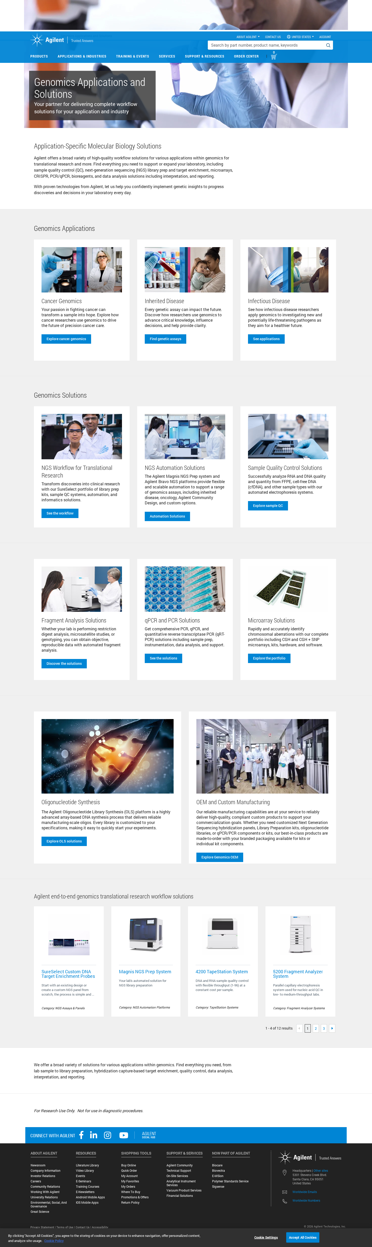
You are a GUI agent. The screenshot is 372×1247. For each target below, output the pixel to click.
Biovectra (218, 1170)
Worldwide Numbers (306, 1200)
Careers (36, 1181)
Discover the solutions (64, 663)
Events (80, 1176)
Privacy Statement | (43, 1227)
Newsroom (38, 1165)
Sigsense (218, 1186)
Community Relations (45, 1186)
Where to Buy (130, 1192)
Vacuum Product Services (184, 1190)
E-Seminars (83, 1181)
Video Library (85, 1170)
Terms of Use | (66, 1227)
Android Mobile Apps (90, 1197)
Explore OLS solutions (64, 841)
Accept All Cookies (303, 1237)
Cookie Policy (54, 1240)
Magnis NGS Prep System (145, 971)
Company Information (45, 1170)
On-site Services (177, 1176)
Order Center (246, 56)
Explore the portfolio (269, 658)
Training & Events (132, 56)
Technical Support (179, 1170)
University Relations (44, 1197)
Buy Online (128, 1165)
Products (39, 56)
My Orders (128, 1186)
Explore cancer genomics (66, 338)
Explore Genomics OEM (219, 857)
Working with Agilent (45, 1192)
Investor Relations (43, 1176)
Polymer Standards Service (230, 1181)
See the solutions (163, 658)
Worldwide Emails (305, 1192)
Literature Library (87, 1165)
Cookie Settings (266, 1237)
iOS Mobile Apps (87, 1202)
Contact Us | (84, 1227)
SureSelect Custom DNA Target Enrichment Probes (68, 973)
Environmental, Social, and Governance (49, 1204)
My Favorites (130, 1181)
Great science (40, 1212)
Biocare (217, 1165)
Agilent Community (180, 1165)
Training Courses (87, 1186)
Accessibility (100, 1227)
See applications (266, 338)
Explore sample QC (268, 505)
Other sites (321, 1170)
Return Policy (130, 1202)
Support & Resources (204, 56)
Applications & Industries (82, 56)
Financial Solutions (180, 1196)
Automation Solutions (167, 516)
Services (167, 56)
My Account (129, 1176)
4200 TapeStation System (222, 971)
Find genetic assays (165, 338)
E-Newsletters (85, 1192)
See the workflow (60, 513)
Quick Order (129, 1170)
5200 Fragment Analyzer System (298, 973)
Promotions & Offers (135, 1197)
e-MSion (217, 1176)
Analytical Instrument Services (181, 1183)
